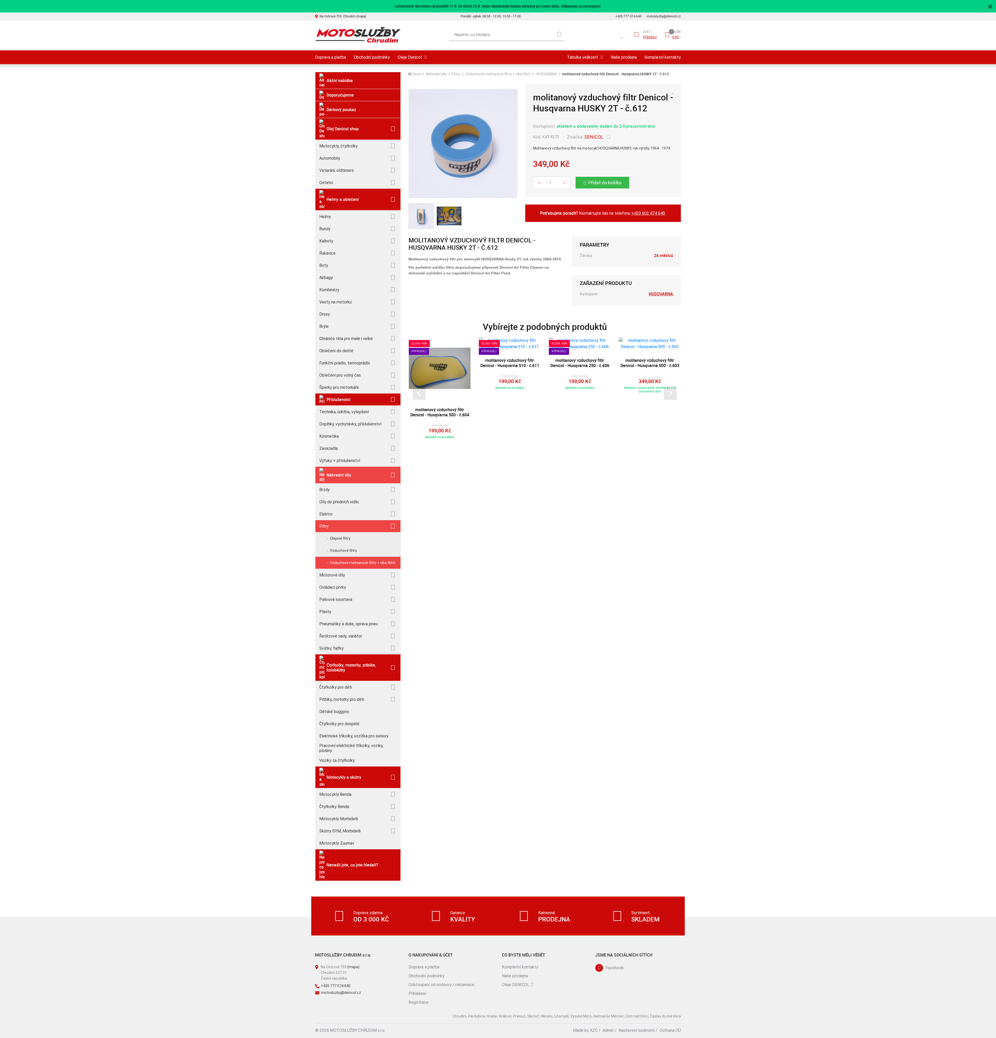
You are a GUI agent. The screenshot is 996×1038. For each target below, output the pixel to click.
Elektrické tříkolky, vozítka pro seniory (354, 736)
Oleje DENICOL (515, 984)
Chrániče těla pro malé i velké (346, 338)
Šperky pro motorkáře (339, 387)
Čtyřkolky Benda (334, 806)
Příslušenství (338, 399)
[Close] (990, 6)
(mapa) (353, 967)
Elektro (326, 514)
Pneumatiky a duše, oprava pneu (348, 623)
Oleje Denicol (410, 57)
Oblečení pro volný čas (340, 375)
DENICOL (594, 137)
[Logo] (358, 35)
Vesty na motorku (335, 302)
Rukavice (327, 253)
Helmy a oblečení (343, 199)
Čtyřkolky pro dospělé (339, 723)
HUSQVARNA (546, 74)
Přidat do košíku (604, 182)
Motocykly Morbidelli (338, 818)
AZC (594, 1030)
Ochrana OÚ (670, 1030)
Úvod (416, 74)
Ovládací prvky (332, 587)
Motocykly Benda (335, 794)
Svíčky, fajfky (331, 648)
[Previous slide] (419, 393)
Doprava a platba (330, 57)
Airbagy (326, 277)
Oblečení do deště (336, 350)
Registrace (418, 1002)
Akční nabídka (340, 80)
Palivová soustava (335, 599)
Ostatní (326, 182)
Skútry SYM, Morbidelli (340, 831)
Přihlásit (650, 37)
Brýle (324, 326)
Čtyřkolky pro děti (335, 687)
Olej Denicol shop (343, 129)
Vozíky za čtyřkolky (337, 760)
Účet (647, 32)
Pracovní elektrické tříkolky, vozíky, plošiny (351, 748)
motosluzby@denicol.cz (664, 16)
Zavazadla (328, 448)
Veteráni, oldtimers (336, 170)
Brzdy (324, 489)
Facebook (615, 967)
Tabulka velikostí (582, 57)
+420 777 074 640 (628, 16)
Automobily (329, 158)
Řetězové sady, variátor (340, 636)
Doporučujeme (340, 95)
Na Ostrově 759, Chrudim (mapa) (343, 16)
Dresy (324, 314)
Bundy (324, 228)
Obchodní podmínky (372, 57)
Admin (608, 1030)
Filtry (324, 526)
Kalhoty (326, 241)
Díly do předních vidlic (339, 501)
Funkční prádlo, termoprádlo (344, 363)
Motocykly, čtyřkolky (338, 146)
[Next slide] (670, 393)
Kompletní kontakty (663, 57)
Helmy (325, 216)
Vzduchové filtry (343, 550)
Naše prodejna (624, 57)
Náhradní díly (339, 475)
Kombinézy (329, 289)
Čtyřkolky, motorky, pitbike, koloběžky (351, 667)
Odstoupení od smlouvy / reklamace (441, 984)
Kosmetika (329, 436)
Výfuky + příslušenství (339, 460)
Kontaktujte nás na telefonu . (603, 213)
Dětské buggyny (334, 711)
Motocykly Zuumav (336, 843)
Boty (323, 265)
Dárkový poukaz (341, 109)
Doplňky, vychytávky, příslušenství (350, 424)
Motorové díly (332, 575)
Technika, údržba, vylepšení (344, 411)
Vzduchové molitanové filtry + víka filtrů (362, 563)
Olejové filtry (340, 538)
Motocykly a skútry (344, 777)
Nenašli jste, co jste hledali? (352, 865)
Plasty (325, 611)
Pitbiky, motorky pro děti (341, 699)
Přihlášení (417, 993)
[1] (559, 35)
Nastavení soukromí (637, 1030)
